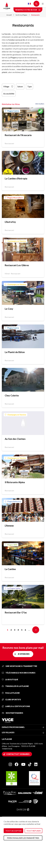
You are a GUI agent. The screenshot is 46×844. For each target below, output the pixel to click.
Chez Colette (12, 395)
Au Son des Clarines (15, 438)
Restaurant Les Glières (17, 265)
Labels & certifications (17, 706)
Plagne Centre (13, 111)
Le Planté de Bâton (15, 352)
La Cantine (10, 569)
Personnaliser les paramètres (23, 838)
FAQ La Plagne (12, 693)
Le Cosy (9, 308)
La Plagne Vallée (13, 588)
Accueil (9, 15)
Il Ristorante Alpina (15, 482)
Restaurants (35, 15)
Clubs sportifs (13, 699)
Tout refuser (33, 831)
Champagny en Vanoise (16, 241)
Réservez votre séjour (26, 10)
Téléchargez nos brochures (20, 673)
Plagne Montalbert (15, 198)
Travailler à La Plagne (17, 686)
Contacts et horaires (17, 754)
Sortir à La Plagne (21, 15)
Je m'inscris (23, 654)
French (29, 4)
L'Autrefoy (10, 221)
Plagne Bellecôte (14, 501)
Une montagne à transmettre (21, 666)
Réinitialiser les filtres (11, 104)
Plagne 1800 (12, 545)
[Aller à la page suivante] (35, 629)
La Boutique (11, 679)
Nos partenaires (14, 713)
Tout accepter (13, 831)
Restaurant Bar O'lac (16, 612)
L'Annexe (9, 525)
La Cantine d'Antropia (16, 178)
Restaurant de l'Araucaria (18, 135)
